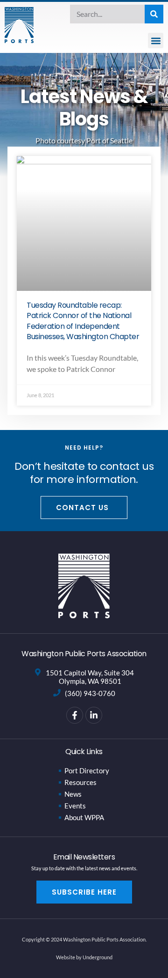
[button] (155, 40)
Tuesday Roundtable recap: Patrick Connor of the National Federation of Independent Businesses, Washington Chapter (83, 321)
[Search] (154, 14)
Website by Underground (84, 957)
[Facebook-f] (74, 715)
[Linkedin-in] (93, 715)
